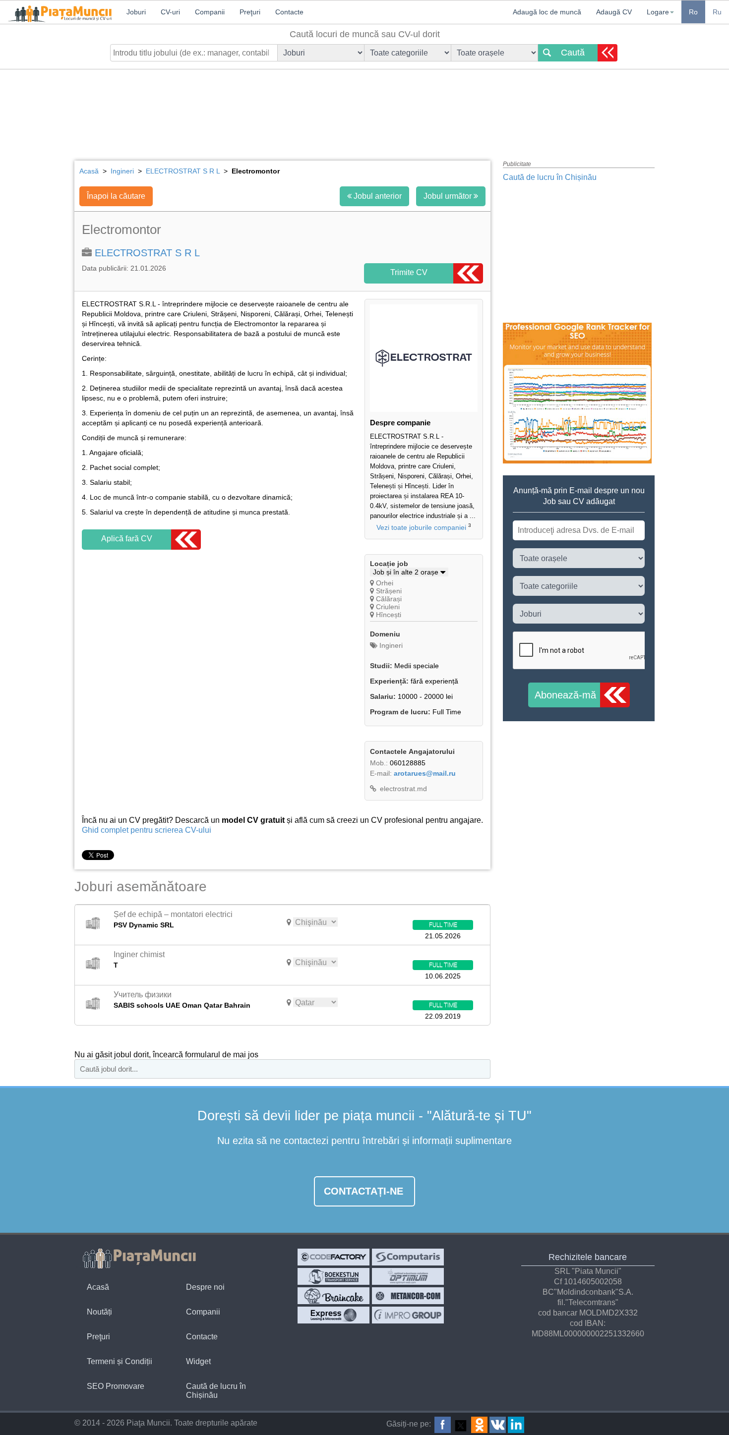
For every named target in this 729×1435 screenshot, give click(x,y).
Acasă (98, 1287)
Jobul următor (449, 196)
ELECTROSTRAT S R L (147, 252)
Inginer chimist (139, 954)
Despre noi (205, 1287)
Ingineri (390, 645)
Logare (658, 12)
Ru (717, 12)
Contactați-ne (363, 1191)
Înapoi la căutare (116, 196)
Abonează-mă (565, 694)
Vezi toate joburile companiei (421, 527)
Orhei (384, 583)
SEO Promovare (115, 1386)
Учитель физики (143, 994)
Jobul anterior (377, 196)
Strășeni (389, 591)
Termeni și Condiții (119, 1361)
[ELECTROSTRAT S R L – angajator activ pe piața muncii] (424, 409)
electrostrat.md (402, 789)
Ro (693, 12)
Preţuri (98, 1336)
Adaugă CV (614, 12)
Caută (573, 52)
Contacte (202, 1336)
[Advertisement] (364, 106)
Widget (198, 1361)
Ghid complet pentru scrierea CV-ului (146, 830)
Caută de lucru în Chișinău (550, 177)
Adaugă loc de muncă (547, 12)
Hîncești (388, 615)
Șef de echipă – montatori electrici (173, 914)
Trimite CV (408, 272)
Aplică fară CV (126, 538)
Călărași (389, 599)
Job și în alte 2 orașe (406, 572)
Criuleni (388, 607)
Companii (203, 1312)
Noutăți (99, 1312)
